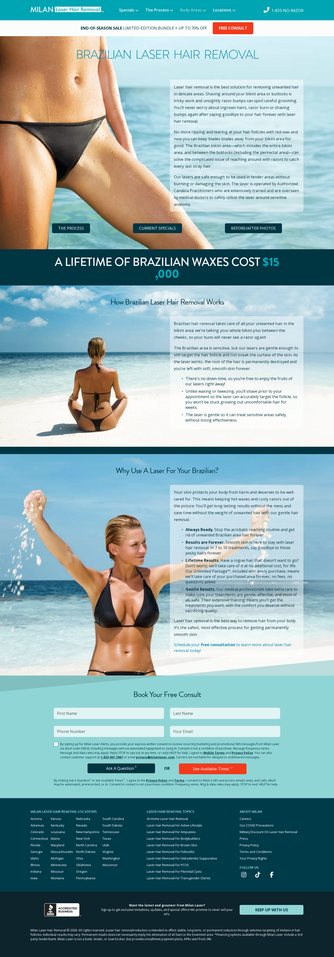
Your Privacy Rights (253, 858)
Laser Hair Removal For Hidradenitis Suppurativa (182, 858)
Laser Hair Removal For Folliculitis (171, 851)
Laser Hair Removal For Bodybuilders (173, 838)
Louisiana (58, 832)
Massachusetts (62, 851)
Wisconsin (110, 865)
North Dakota (85, 851)
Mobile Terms (214, 753)
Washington (111, 858)
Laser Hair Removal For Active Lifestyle (174, 825)
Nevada (81, 825)
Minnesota (59, 865)
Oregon (81, 871)
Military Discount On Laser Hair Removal (268, 832)
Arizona (36, 818)
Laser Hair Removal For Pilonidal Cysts (174, 871)
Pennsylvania (85, 878)
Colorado (37, 832)
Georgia (36, 851)
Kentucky (57, 825)
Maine (55, 838)
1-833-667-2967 (111, 757)
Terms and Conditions (256, 851)
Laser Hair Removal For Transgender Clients (179, 878)
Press (244, 838)
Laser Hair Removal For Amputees (171, 832)
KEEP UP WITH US (271, 910)
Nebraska (83, 818)
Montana (57, 878)
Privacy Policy (242, 753)
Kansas (56, 818)
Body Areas (191, 10)
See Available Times (213, 769)
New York (83, 838)
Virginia (107, 851)
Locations (222, 10)
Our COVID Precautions (257, 825)
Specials (126, 10)
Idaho (35, 858)
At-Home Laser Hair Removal (167, 818)
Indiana (36, 871)
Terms (179, 780)
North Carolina (86, 845)
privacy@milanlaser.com (155, 757)
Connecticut (39, 838)
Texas (106, 838)
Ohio (79, 858)
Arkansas (37, 825)
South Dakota (112, 825)
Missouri (57, 871)
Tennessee (110, 832)
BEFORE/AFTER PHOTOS (253, 228)
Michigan (57, 858)
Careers (245, 818)
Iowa (34, 878)
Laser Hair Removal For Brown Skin (172, 845)
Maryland (57, 845)
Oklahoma (83, 865)
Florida (35, 845)
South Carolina (113, 818)
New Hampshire (88, 832)
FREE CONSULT (233, 28)
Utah (105, 845)
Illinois (35, 865)
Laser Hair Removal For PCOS (168, 865)
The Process (157, 10)
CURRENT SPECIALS (157, 228)
